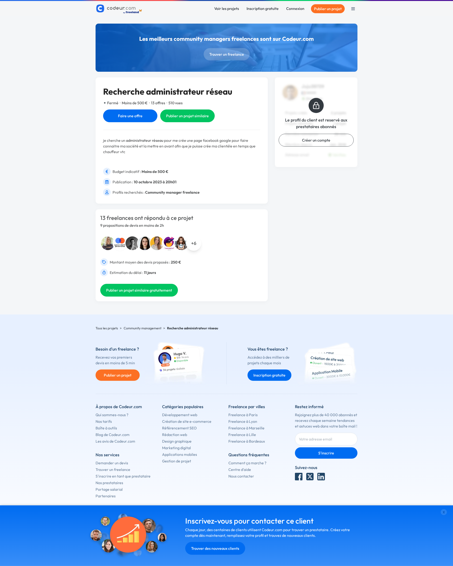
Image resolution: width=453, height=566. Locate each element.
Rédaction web (174, 434)
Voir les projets (226, 8)
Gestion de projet (176, 461)
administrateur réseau (144, 140)
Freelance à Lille (242, 434)
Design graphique (177, 441)
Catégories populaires (182, 406)
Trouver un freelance (226, 54)
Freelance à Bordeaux (246, 441)
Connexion (295, 8)
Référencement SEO (179, 428)
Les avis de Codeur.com (115, 441)
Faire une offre (130, 115)
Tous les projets (107, 328)
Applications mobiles (179, 454)
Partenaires (106, 496)
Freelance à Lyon (242, 421)
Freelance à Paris (243, 414)
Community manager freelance (172, 192)
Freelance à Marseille (246, 428)
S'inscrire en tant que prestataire (123, 476)
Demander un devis (112, 463)
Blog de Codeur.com (113, 434)
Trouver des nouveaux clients (215, 548)
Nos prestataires (109, 482)
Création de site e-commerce (186, 421)
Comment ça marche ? (247, 463)
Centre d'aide (239, 469)
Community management (142, 328)
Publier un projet (328, 8)
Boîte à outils (106, 428)
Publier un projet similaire (187, 115)
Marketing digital (176, 447)
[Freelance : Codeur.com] (120, 8)
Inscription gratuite (263, 8)
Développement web (179, 414)
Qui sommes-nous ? (112, 414)
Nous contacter (241, 476)
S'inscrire (326, 453)
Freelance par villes (246, 406)
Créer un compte (316, 140)
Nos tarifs (104, 421)
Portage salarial (109, 489)
